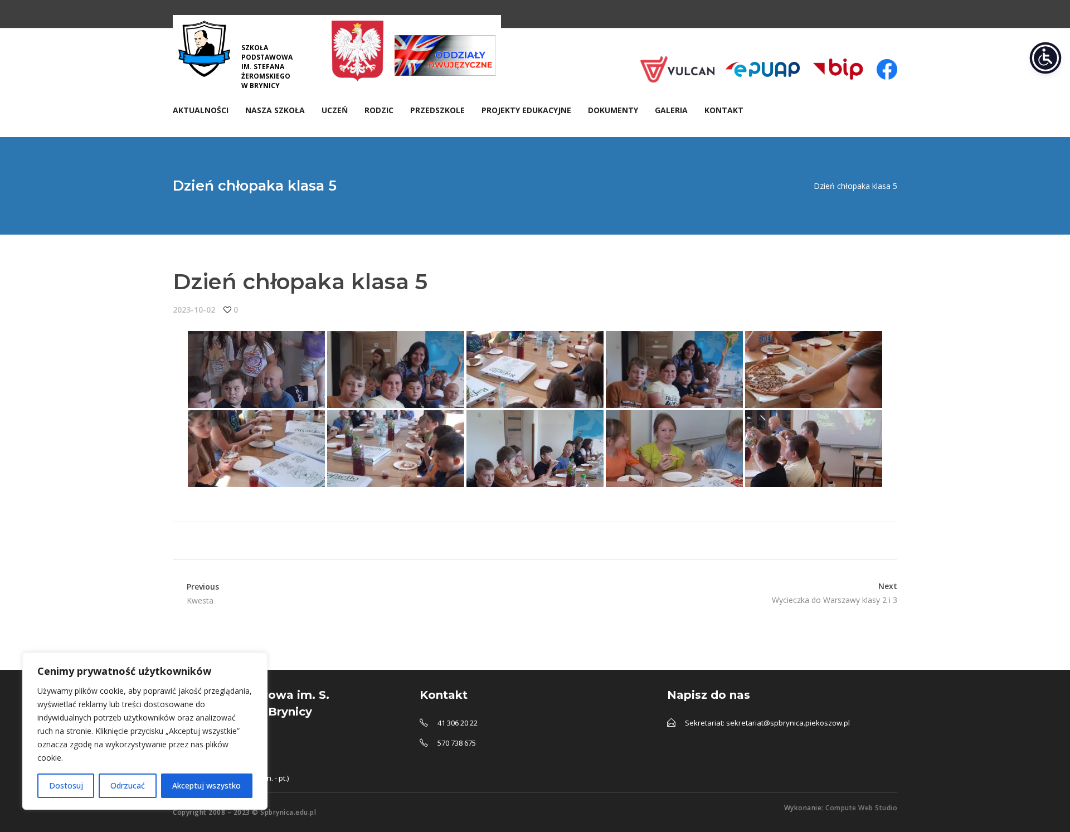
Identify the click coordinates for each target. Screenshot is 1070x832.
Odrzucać (127, 785)
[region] (145, 731)
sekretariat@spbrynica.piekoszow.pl (788, 723)
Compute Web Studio (861, 807)
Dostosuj (66, 785)
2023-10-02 (194, 309)
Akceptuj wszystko (206, 785)
